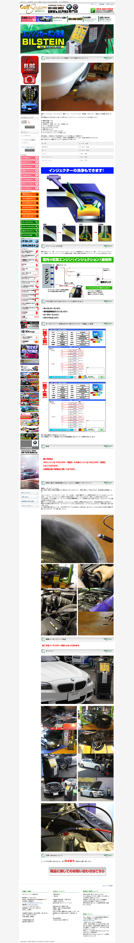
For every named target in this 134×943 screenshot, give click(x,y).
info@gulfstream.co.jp (35, 902)
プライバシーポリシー (27, 505)
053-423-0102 (33, 904)
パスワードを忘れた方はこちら (28, 147)
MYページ (94, 4)
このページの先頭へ (108, 885)
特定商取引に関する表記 (27, 501)
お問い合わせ (110, 4)
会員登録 (101, 4)
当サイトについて (25, 492)
